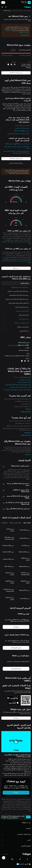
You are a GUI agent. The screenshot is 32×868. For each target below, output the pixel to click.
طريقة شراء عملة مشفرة (22, 125)
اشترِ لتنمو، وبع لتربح (25, 379)
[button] (16, 823)
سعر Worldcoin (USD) (25, 582)
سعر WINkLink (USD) (25, 559)
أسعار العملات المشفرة (17, 10)
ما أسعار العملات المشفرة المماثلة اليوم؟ (18, 133)
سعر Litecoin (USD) (8, 552)
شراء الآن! (28, 409)
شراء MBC (16, 268)
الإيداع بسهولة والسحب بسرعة (22, 377)
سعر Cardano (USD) (10, 530)
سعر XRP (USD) (9, 566)
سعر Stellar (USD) (24, 566)
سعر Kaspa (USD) (24, 590)
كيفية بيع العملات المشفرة (22, 128)
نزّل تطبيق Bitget (10, 143)
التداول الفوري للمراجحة (24, 382)
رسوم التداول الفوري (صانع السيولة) (20, 287)
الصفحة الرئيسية (27, 10)
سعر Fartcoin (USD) (8, 545)
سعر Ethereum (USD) (9, 573)
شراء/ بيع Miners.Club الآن (16, 72)
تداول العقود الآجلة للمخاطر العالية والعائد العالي (18, 384)
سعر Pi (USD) (26, 545)
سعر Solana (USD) (8, 559)
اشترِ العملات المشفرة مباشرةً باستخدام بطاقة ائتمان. (16, 147)
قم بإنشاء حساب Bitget (22, 143)
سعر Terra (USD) (25, 598)
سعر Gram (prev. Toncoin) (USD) (9, 538)
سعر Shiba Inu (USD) (10, 598)
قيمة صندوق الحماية (24, 319)
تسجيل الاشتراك (25, 35)
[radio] (25, 345)
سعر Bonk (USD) (25, 538)
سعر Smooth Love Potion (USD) (8, 590)
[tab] (16, 823)
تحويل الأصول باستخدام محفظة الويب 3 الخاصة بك (17, 389)
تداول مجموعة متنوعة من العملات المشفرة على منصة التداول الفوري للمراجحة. (16, 152)
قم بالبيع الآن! (27, 432)
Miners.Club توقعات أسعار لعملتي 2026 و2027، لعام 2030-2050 (16, 242)
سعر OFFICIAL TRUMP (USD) (25, 573)
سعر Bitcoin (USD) (24, 552)
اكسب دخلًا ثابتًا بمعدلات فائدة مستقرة (20, 387)
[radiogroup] (22, 345)
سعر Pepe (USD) (25, 530)
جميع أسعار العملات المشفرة (16, 163)
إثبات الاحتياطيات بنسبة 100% (21, 323)
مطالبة (28, 817)
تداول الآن (16, 718)
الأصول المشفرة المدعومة (22, 311)
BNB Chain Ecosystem (24, 350)
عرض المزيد (28, 454)
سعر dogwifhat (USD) (9, 582)
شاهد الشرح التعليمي (26, 411)
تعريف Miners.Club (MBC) (21, 131)
